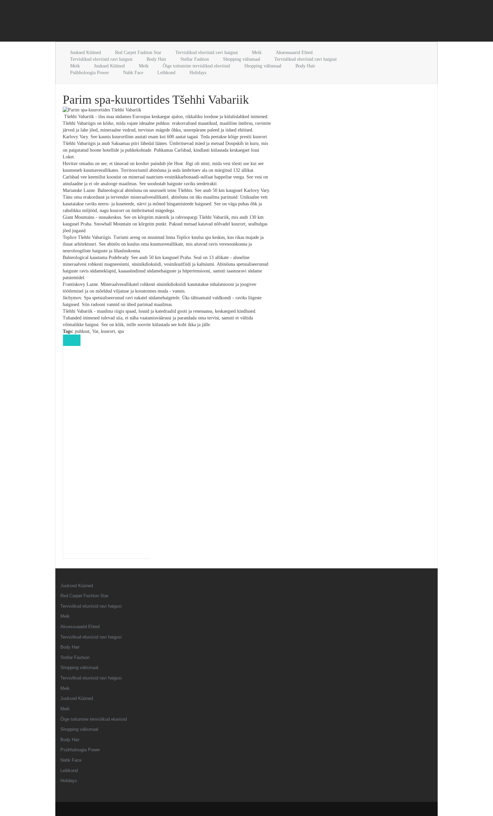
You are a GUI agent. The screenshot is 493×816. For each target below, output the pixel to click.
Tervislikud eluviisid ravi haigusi (206, 52)
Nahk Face (133, 72)
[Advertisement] (133, 22)
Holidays (197, 72)
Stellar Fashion (194, 59)
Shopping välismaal (241, 59)
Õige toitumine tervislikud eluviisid (196, 65)
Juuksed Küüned (85, 52)
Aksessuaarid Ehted (294, 52)
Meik (257, 52)
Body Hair (156, 59)
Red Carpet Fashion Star (138, 52)
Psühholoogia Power (89, 72)
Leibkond (166, 72)
